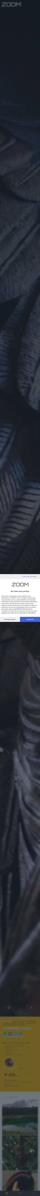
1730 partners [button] (13, 596)
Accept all (30, 619)
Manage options (10, 619)
